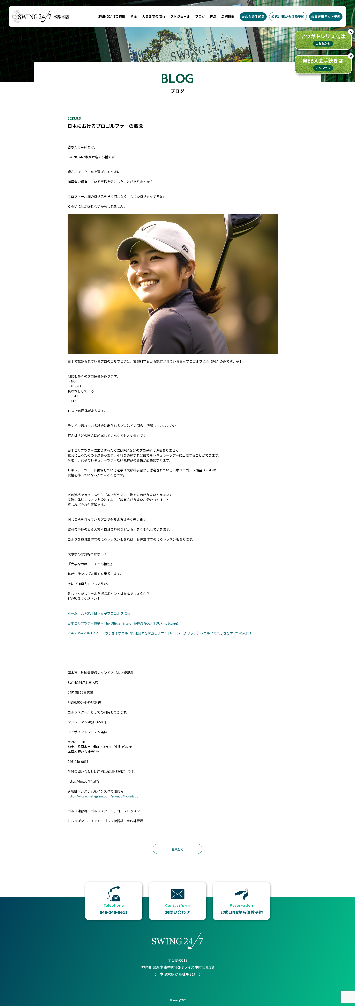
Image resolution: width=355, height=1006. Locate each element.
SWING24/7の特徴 (111, 16)
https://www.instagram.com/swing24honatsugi (103, 796)
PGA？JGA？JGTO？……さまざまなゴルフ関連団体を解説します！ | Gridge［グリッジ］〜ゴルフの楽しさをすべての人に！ (160, 633)
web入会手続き (253, 16)
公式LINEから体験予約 (287, 16)
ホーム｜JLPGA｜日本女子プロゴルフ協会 (99, 613)
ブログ (200, 16)
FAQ (213, 16)
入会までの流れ (153, 16)
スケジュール (180, 16)
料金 (133, 16)
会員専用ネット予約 (326, 16)
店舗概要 (227, 16)
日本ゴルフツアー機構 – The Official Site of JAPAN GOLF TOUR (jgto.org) (123, 623)
